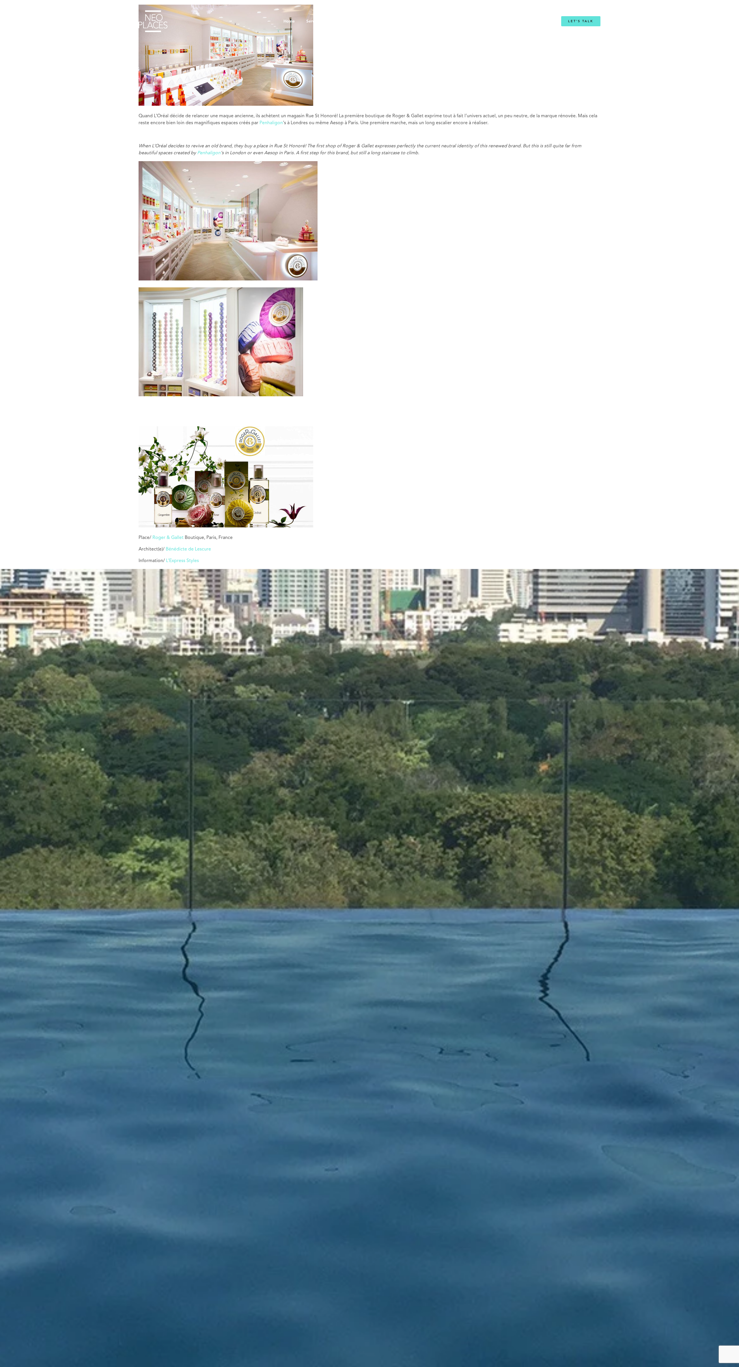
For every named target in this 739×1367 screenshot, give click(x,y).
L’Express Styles (182, 561)
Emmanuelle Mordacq (404, 21)
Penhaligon (271, 123)
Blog (440, 21)
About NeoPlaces (355, 21)
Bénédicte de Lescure (188, 549)
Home (289, 21)
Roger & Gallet (168, 537)
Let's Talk (581, 21)
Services (314, 21)
